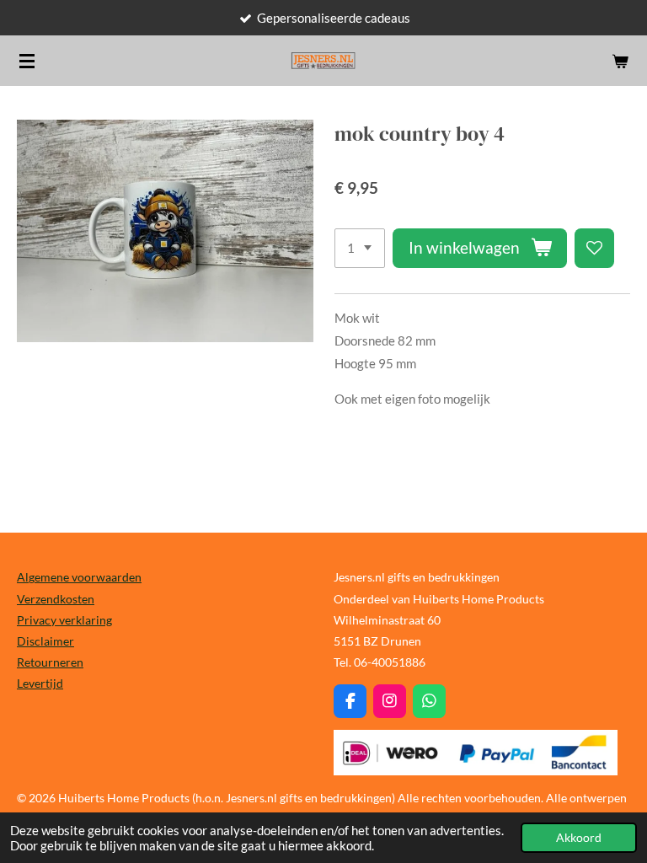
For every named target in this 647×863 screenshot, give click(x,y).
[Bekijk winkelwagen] (620, 61)
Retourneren (50, 662)
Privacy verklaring (64, 620)
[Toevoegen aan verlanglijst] (594, 248)
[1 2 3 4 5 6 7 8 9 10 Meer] (359, 248)
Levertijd (40, 683)
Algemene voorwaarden (79, 577)
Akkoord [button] (579, 837)
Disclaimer (45, 641)
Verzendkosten (55, 599)
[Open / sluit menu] (26, 61)
